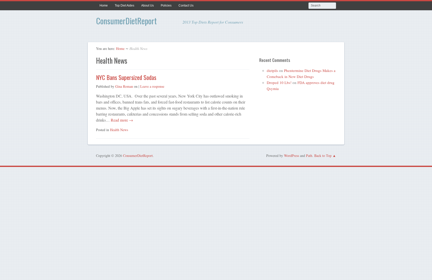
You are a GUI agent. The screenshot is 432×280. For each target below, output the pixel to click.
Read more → (121, 120)
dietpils (272, 70)
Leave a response (152, 86)
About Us (147, 5)
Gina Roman (124, 86)
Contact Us (186, 5)
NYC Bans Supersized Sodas (126, 77)
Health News (119, 129)
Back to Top (323, 155)
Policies (166, 5)
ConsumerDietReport (126, 21)
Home (104, 5)
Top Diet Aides (124, 5)
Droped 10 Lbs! (279, 82)
